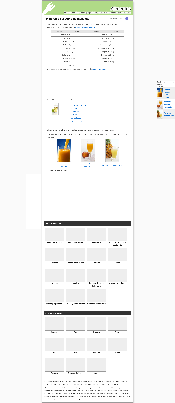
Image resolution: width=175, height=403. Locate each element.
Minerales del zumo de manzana (67, 18)
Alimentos (121, 8)
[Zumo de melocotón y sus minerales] (88, 161)
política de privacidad (79, 399)
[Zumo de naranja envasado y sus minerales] (64, 161)
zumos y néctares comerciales (86, 27)
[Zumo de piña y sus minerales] (112, 161)
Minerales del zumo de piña (112, 165)
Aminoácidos (76, 118)
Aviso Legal (90, 399)
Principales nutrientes (79, 105)
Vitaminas (75, 112)
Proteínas (74, 115)
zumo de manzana (99, 69)
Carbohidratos (76, 121)
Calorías (74, 108)
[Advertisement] (87, 84)
